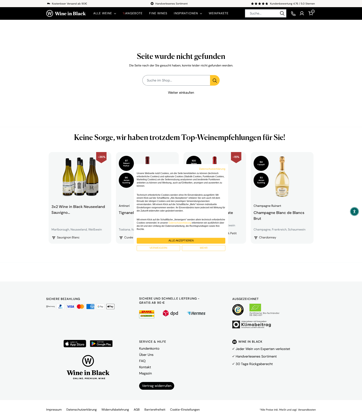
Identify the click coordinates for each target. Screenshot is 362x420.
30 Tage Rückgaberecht (254, 364)
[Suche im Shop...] (215, 80)
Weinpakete (219, 13)
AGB (137, 410)
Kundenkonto (149, 348)
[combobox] (265, 13)
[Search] (282, 13)
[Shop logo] (66, 13)
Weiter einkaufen (181, 92)
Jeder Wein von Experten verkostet (263, 349)
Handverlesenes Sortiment (256, 356)
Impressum (54, 410)
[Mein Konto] (302, 13)
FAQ (142, 361)
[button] (354, 211)
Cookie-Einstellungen (185, 410)
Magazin (145, 373)
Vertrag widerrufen (156, 385)
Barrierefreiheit (154, 410)
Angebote (133, 13)
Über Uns (146, 354)
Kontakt (145, 367)
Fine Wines (158, 13)
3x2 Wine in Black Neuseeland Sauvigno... (78, 209)
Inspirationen (186, 13)
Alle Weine (102, 13)
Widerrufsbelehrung (115, 410)
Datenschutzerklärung (81, 410)
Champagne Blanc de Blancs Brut (279, 215)
